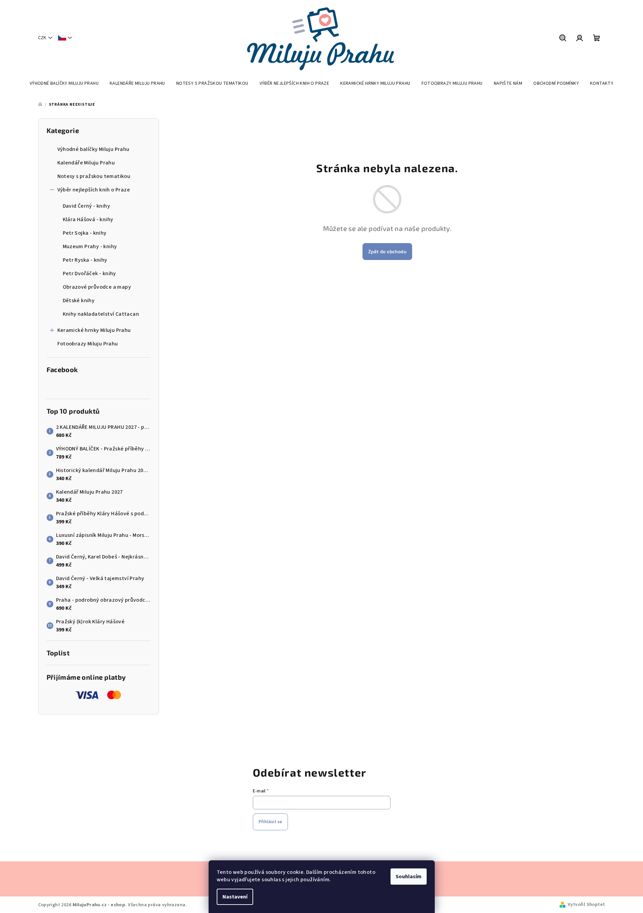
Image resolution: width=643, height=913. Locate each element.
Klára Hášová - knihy (88, 219)
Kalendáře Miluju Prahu (86, 162)
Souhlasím (409, 876)
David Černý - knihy (86, 206)
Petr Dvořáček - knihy (89, 273)
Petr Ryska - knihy (85, 260)
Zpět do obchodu (387, 251)
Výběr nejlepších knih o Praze (93, 189)
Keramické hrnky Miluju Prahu (94, 330)
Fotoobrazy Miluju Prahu (87, 343)
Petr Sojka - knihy (85, 233)
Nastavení (234, 897)
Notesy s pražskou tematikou (94, 176)
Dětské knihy (79, 300)
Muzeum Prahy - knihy (90, 246)
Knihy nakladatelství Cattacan (101, 314)
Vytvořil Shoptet (586, 904)
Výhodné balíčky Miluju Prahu (93, 149)
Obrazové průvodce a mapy (97, 287)
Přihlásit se (270, 821)
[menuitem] (64, 83)
